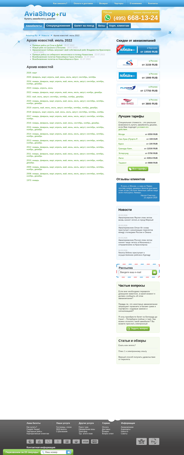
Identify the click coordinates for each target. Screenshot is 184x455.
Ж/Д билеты (61, 429)
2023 (29, 88)
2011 (29, 154)
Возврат (103, 3)
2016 (29, 123)
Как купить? (32, 427)
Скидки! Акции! (33, 429)
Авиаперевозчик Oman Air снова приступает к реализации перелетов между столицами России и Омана (135, 229)
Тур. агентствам (86, 434)
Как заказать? (60, 3)
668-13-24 (136, 17)
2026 (29, 73)
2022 (29, 92)
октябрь (92, 77)
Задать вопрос (139, 328)
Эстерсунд (123, 153)
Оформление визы (87, 429)
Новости (45, 35)
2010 (29, 160)
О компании (136, 3)
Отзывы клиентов (130, 179)
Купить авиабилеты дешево (39, 18)
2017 (29, 116)
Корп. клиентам (119, 25)
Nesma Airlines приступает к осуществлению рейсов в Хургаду (134, 253)
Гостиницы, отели (63, 427)
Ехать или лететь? (127, 345)
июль (68, 77)
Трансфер (83, 431)
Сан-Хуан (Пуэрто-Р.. (128, 139)
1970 (29, 180)
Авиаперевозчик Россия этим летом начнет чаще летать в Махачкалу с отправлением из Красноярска (135, 242)
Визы (101, 25)
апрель (50, 77)
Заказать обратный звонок (145, 12)
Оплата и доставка (83, 3)
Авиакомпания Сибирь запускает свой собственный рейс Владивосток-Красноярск (71, 50)
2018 (29, 112)
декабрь (38, 83)
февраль (36, 77)
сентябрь (83, 77)
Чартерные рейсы (34, 431)
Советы (124, 434)
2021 (29, 96)
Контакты (153, 3)
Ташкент (122, 163)
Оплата (105, 427)
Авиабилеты (34, 25)
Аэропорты (125, 429)
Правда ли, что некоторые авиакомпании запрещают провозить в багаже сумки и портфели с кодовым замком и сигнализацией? (137, 307)
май (57, 77)
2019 (29, 107)
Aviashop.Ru (31, 35)
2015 (29, 127)
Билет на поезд (84, 25)
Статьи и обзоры (132, 341)
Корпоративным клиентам (38, 434)
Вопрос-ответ (108, 434)
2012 (29, 147)
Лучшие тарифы (131, 116)
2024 (29, 81)
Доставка (106, 429)
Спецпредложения (58, 25)
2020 (29, 101)
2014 (29, 134)
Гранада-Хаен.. (125, 148)
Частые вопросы (131, 285)
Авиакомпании (127, 427)
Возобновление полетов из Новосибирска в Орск (55, 59)
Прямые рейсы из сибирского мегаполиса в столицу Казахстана (62, 54)
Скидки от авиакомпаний (136, 40)
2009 (29, 167)
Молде (121, 134)
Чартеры (118, 3)
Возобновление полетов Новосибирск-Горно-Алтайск (57, 57)
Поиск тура (83, 427)
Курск (121, 144)
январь (35, 81)
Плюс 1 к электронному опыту (132, 351)
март (34, 73)
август (75, 77)
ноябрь (30, 83)
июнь (62, 77)
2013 (29, 140)
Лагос (121, 158)
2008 (29, 173)
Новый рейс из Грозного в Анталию (49, 47)
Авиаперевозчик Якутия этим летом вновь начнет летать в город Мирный (135, 218)
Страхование (61, 431)
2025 (29, 77)
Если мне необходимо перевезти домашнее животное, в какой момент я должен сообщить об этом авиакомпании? (136, 294)
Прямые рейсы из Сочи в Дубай (47, 45)
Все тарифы (139, 169)
